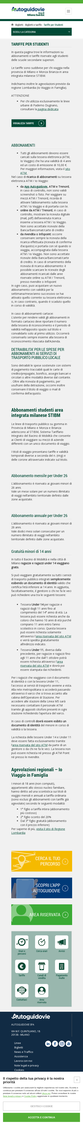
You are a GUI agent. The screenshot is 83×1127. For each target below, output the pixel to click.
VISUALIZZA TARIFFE (23, 123)
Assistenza (21, 1056)
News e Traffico (23, 1052)
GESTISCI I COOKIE (41, 1106)
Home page (12, 25)
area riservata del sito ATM (53, 636)
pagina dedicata (47, 109)
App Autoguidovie (35, 186)
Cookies (19, 1070)
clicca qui (46, 1093)
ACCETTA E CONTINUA (41, 1117)
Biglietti (19, 25)
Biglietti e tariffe (33, 25)
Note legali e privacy (26, 1065)
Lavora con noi (23, 1061)
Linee (17, 1043)
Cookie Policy (30, 1096)
